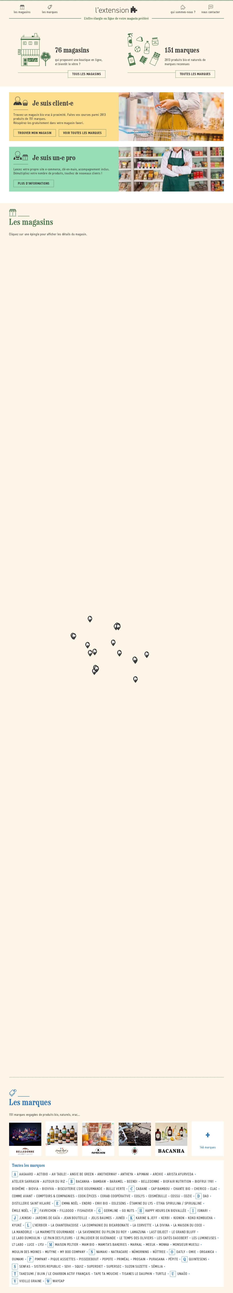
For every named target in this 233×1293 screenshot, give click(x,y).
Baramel (116, 1181)
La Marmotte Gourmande (55, 1232)
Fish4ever (85, 1210)
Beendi (132, 1181)
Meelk (150, 1244)
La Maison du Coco (187, 1225)
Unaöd (182, 1273)
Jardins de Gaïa (47, 1218)
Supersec (113, 1266)
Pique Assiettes (63, 1259)
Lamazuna (138, 1232)
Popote (107, 1259)
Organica (207, 1252)
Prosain (139, 1259)
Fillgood (67, 1210)
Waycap (58, 1281)
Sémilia (157, 1266)
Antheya (127, 1174)
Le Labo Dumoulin (26, 1238)
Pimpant (41, 1259)
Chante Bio (181, 1188)
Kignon (178, 1218)
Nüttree (159, 1252)
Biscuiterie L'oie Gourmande (80, 1188)
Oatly (180, 1252)
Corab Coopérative (115, 1196)
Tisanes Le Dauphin (137, 1273)
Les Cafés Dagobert (172, 1238)
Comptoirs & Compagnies (55, 1196)
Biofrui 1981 (204, 1181)
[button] (119, 653)
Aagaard (26, 1174)
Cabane (141, 1188)
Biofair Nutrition (177, 1181)
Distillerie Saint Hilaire (31, 1203)
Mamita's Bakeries (112, 1244)
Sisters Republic (47, 1266)
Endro (87, 1203)
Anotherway (107, 1174)
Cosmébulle (157, 1196)
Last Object (158, 1232)
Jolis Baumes (101, 1218)
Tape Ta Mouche (106, 1273)
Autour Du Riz (54, 1181)
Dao (206, 1196)
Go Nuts (128, 1210)
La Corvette (142, 1225)
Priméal (123, 1259)
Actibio (42, 1174)
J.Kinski (25, 1218)
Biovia (34, 1188)
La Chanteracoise (65, 1225)
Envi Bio (101, 1203)
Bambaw (99, 1181)
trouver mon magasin (35, 133)
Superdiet (95, 1266)
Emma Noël (70, 1203)
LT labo (17, 1244)
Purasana (157, 1259)
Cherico (200, 1188)
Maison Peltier (66, 1244)
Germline (111, 1210)
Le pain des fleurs (58, 1238)
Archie (158, 1174)
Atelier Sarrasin (25, 1181)
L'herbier (40, 1225)
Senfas (24, 1266)
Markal (136, 1244)
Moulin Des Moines (26, 1252)
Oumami (18, 1259)
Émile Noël (20, 1210)
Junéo (120, 1218)
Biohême (18, 1188)
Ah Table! (59, 1174)
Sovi (67, 1266)
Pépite (173, 1259)
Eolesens (119, 1203)
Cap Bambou (160, 1188)
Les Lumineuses (204, 1238)
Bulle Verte (115, 1188)
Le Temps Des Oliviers (136, 1238)
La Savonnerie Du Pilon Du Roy (102, 1232)
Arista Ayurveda (180, 1174)
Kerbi (165, 1218)
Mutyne (51, 1252)
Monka (164, 1244)
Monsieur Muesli (186, 1244)
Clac (213, 1188)
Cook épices (87, 1196)
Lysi (41, 1244)
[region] (116, 654)
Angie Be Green (82, 1174)
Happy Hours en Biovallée (165, 1210)
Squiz (79, 1266)
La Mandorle (22, 1232)
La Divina (162, 1225)
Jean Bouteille (75, 1218)
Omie (192, 1252)
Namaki (102, 1252)
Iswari (202, 1210)
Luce (30, 1244)
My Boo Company (72, 1252)
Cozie (188, 1196)
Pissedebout (89, 1259)
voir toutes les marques (82, 133)
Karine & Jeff (146, 1218)
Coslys (139, 1196)
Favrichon (48, 1210)
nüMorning (140, 1252)
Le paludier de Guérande (96, 1238)
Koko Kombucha (200, 1218)
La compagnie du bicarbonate (105, 1225)
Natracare (119, 1252)
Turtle (161, 1273)
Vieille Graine (30, 1281)
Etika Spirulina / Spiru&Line (179, 1203)
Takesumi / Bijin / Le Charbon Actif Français (54, 1273)
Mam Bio (88, 1244)
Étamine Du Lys (141, 1203)
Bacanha (83, 1181)
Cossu (175, 1196)
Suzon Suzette (136, 1266)
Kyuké (17, 1225)
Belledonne (150, 1181)
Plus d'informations (34, 183)
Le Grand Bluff (184, 1232)
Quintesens (198, 1259)
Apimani (143, 1174)
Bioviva (48, 1188)
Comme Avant (22, 1196)
